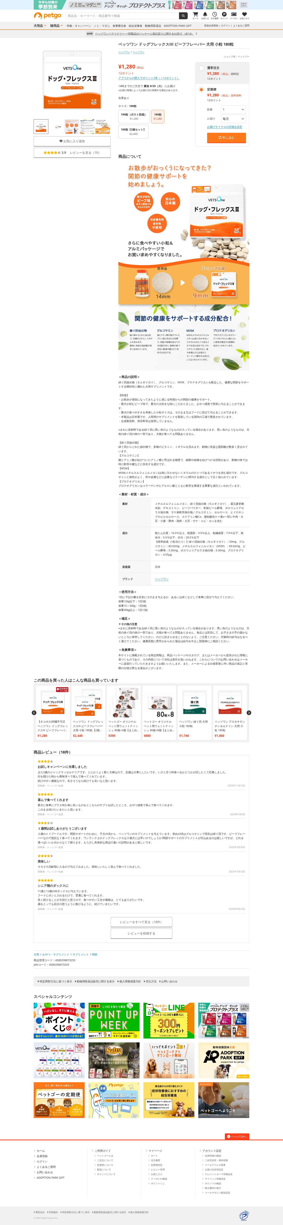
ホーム (41, 1150)
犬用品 (38, 25)
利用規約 (53, 1212)
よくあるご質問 (241, 25)
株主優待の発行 (213, 1188)
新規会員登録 (211, 25)
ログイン (225, 25)
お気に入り (156, 1174)
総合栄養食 (135, 25)
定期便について (105, 1165)
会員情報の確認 (213, 1155)
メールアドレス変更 (215, 1165)
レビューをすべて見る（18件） (141, 922)
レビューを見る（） (81, 152)
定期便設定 (156, 1165)
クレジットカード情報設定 (219, 1174)
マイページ (155, 1150)
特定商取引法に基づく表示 (56, 981)
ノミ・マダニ (102, 25)
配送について (104, 1169)
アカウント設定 (212, 1150)
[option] (141, 5)
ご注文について (105, 1160)
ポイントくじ (158, 1183)
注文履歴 (155, 1160)
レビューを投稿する (141, 933)
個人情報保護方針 (130, 981)
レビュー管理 (158, 1169)
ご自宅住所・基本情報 (216, 1160)
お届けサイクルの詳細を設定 (224, 127)
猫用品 (54, 25)
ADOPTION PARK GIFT (178, 25)
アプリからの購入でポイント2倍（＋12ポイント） (149, 78)
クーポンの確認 (159, 1178)
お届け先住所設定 (214, 1169)
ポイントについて (106, 1174)
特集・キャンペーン (79, 25)
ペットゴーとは (105, 1155)
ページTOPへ (239, 1136)
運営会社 (40, 1212)
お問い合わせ (169, 981)
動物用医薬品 (153, 25)
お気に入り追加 (74, 141)
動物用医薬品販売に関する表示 (96, 981)
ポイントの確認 (213, 1183)
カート (154, 1155)
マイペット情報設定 (215, 1178)
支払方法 (151, 981)
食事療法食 (119, 25)
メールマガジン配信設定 (217, 1192)
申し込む (228, 137)
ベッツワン (124, 52)
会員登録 (42, 1156)
